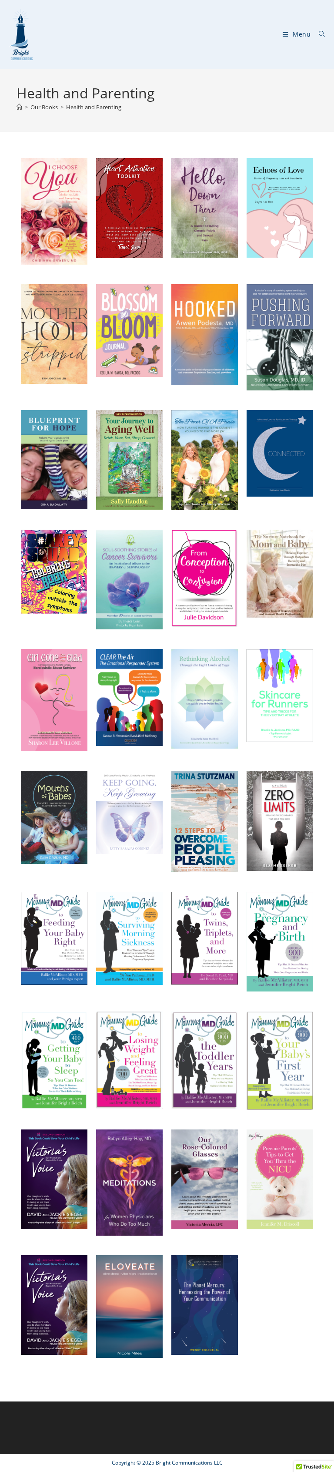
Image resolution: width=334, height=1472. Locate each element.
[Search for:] (318, 34)
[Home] (19, 107)
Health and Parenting (93, 107)
